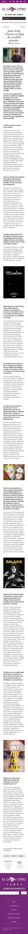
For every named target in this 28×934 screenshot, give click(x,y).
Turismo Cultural (14, 918)
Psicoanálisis (14, 906)
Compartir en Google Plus (21, 856)
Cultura (14, 910)
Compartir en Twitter (14, 856)
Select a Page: (6, 18)
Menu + (4, 1)
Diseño (14, 922)
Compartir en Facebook (6, 856)
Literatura (22, 27)
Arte (13, 902)
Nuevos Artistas (14, 914)
